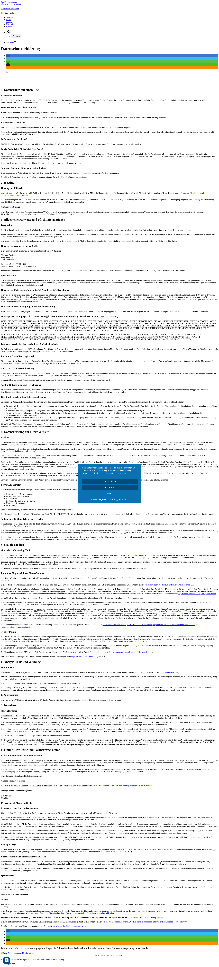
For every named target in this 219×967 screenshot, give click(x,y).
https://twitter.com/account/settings (85, 656)
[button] (8, 56)
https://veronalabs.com (169, 672)
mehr (110, 493)
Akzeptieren (110, 481)
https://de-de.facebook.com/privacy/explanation (197, 594)
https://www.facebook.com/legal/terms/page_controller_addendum (87, 913)
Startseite (9, 17)
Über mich (10, 24)
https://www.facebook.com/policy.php (16, 627)
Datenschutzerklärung (55, 959)
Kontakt (9, 26)
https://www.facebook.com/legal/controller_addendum (192, 613)
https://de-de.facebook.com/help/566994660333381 (174, 625)
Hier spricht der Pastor (10, 9)
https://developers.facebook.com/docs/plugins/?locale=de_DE (169, 585)
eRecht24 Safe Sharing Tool (137, 555)
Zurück (17, 37)
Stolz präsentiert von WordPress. (33, 959)
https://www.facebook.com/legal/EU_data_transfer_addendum (127, 625)
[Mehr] (8, 32)
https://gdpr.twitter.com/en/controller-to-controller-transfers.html (128, 652)
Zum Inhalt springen (9, 2)
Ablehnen (110, 487)
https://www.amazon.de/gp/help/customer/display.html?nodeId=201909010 (122, 786)
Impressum (10, 964)
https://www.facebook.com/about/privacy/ (69, 926)
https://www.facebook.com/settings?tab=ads (146, 917)
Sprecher (9, 22)
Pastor (8, 20)
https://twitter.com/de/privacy (135, 641)
